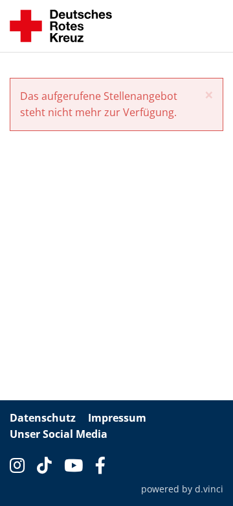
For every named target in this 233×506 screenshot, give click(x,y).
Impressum (117, 418)
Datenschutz (43, 418)
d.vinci (209, 489)
